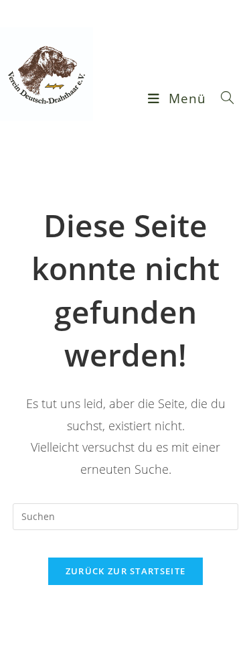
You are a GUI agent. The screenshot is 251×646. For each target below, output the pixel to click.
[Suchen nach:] (222, 98)
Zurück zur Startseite (125, 571)
